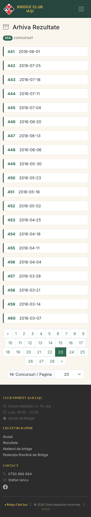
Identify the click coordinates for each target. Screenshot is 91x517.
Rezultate (10, 443)
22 (49, 352)
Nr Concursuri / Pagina (31, 374)
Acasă (8, 437)
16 (71, 342)
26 (30, 361)
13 (40, 342)
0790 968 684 (20, 474)
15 (60, 342)
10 (10, 342)
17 (81, 342)
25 (82, 352)
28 (52, 361)
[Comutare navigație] (81, 9)
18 (8, 352)
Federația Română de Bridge (25, 455)
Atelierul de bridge (17, 449)
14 (50, 342)
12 (30, 342)
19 (18, 352)
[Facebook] (5, 487)
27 (41, 361)
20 (28, 352)
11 (20, 342)
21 (39, 352)
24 (71, 352)
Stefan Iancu (18, 480)
